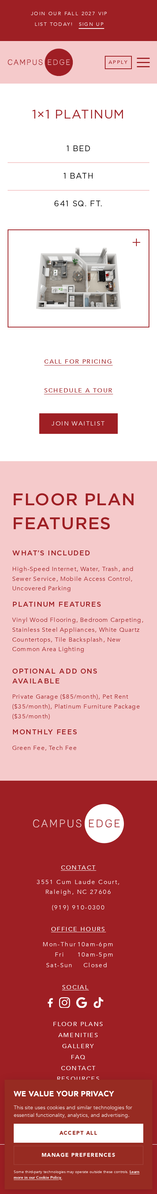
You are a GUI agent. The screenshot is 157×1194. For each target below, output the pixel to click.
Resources (79, 1079)
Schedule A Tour (78, 390)
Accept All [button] (78, 1133)
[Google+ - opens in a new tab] (81, 1006)
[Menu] (143, 62)
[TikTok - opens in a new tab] (98, 1006)
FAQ (78, 1057)
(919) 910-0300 (79, 907)
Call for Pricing (78, 361)
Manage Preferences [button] (79, 1155)
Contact (78, 1068)
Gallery (78, 1046)
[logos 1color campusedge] (78, 846)
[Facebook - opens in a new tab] (50, 1006)
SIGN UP (91, 24)
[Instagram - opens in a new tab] (64, 1006)
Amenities (78, 1035)
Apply (118, 62)
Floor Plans (78, 1024)
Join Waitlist (78, 423)
